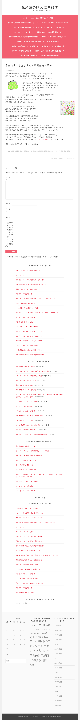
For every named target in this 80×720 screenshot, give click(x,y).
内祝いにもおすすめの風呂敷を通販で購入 (29, 270)
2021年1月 (57, 668)
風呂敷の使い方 (28, 151)
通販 (65, 151)
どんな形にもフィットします (25, 420)
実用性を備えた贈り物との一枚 (25, 366)
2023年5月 (57, 635)
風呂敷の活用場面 (37, 151)
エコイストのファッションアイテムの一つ (55, 23)
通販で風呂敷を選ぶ (17, 151)
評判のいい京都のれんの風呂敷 (21, 51)
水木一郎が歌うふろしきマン (25, 385)
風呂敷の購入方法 (48, 151)
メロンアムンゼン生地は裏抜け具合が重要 (29, 376)
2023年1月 (57, 639)
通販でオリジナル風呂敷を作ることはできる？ (49, 51)
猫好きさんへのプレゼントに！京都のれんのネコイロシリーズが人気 (38, 41)
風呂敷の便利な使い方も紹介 (50, 55)
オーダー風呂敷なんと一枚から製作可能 (28, 425)
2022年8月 (57, 649)
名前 (7, 204)
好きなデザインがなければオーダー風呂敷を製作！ (31, 434)
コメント (8, 178)
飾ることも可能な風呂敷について (26, 380)
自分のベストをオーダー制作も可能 (53, 46)
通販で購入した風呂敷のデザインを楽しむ (61, 158)
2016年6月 (57, 705)
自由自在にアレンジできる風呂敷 (26, 390)
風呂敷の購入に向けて (40, 7)
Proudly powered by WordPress (28, 716)
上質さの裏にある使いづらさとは (28, 308)
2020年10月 (57, 672)
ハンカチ (42, 629)
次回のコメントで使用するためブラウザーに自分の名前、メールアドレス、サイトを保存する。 (10, 234)
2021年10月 (57, 658)
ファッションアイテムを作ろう (23, 32)
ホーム (25, 18)
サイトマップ (60, 27)
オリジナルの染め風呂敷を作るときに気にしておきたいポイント (32, 27)
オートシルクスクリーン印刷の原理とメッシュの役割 (32, 371)
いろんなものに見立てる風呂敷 (25, 411)
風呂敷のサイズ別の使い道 (29, 55)
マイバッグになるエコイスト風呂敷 (27, 401)
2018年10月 (57, 691)
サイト (7, 217)
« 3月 (6, 654)
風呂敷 (68, 151)
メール (7, 210)
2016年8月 (57, 696)
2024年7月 (57, 630)
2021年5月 (57, 663)
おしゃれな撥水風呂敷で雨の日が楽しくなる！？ (23, 23)
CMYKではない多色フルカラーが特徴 (42, 18)
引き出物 (60, 151)
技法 (39, 634)
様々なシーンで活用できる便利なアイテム (55, 37)
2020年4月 (57, 686)
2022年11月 (57, 644)
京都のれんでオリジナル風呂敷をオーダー (50, 32)
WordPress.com (56, 716)
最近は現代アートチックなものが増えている (29, 416)
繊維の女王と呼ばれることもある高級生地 (25, 46)
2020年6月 (57, 682)
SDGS (31, 625)
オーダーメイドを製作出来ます (25, 406)
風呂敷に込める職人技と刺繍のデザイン (30, 350)
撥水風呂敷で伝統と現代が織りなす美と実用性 (23, 37)
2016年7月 (57, 701)
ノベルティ (35, 629)
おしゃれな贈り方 (44, 139)
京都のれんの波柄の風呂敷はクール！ (27, 430)
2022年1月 (57, 654)
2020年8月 (57, 677)
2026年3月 (57, 625)
